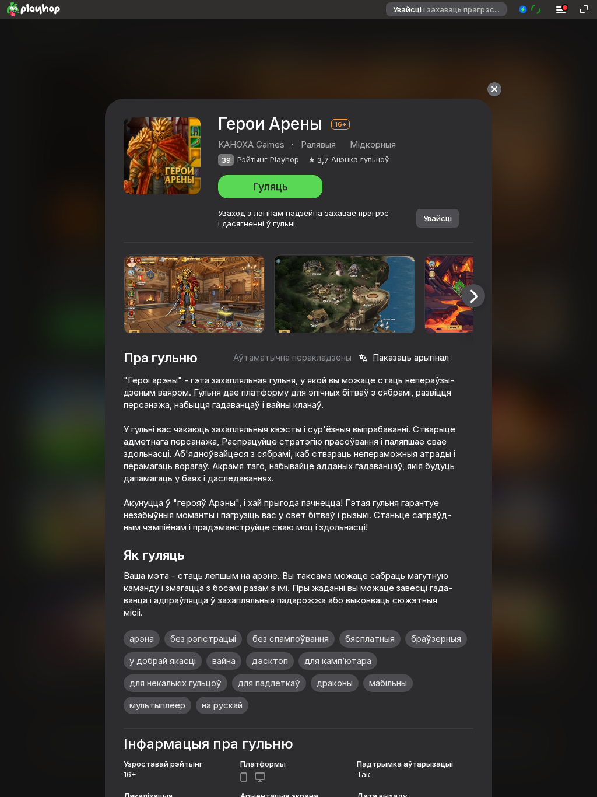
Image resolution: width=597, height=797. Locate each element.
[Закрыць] (494, 89)
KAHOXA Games (251, 144)
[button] (530, 9)
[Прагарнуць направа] (473, 295)
